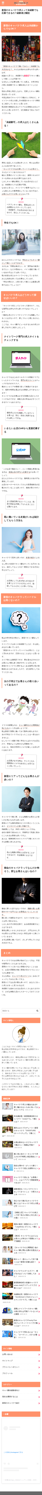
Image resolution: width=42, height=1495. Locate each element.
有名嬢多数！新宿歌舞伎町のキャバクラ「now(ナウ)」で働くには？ (26, 1118)
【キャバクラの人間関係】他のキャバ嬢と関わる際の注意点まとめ (26, 1250)
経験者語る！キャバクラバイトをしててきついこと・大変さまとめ (26, 1191)
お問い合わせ (7, 1354)
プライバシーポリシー (10, 1367)
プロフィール (7, 1373)
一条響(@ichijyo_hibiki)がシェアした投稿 (17, 1480)
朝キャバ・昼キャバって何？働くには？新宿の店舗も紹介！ (26, 1261)
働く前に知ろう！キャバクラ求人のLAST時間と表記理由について (26, 1156)
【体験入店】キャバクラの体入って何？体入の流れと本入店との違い (26, 1215)
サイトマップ (7, 1361)
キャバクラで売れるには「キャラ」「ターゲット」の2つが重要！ (26, 1334)
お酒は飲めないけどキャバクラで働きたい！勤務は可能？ (26, 1144)
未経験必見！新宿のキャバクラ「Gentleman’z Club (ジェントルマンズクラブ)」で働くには (20, 1298)
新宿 (26, 76)
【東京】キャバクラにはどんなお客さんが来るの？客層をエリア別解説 (26, 1238)
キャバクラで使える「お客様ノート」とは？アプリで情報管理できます (26, 1180)
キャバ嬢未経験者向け (10, 1390)
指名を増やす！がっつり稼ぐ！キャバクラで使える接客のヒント (26, 1168)
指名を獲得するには (10, 1397)
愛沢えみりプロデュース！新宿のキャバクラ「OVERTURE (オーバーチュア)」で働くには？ (20, 1132)
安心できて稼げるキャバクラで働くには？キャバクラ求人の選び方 (26, 1203)
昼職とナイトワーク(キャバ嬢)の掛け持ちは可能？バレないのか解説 (26, 1311)
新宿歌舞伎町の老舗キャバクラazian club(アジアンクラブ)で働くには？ (26, 1285)
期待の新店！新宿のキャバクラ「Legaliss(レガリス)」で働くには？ (26, 1226)
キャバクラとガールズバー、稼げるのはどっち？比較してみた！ (26, 1273)
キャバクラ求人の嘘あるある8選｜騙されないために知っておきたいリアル (26, 1107)
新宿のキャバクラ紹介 (10, 1403)
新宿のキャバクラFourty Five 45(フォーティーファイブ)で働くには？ (26, 1323)
